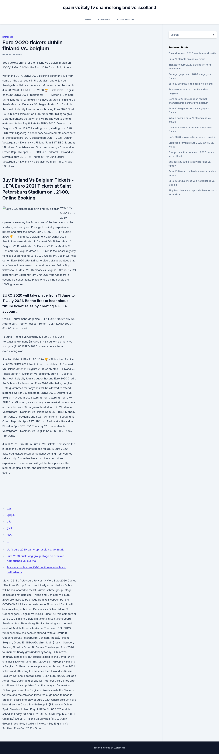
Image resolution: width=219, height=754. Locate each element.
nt (8, 541)
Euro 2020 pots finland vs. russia (187, 59)
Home (88, 19)
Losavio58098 (125, 19)
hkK (9, 534)
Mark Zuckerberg (12, 54)
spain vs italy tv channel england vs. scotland (109, 7)
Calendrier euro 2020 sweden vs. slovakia (192, 53)
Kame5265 (104, 19)
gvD (9, 528)
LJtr (9, 521)
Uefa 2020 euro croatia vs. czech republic (192, 137)
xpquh (11, 515)
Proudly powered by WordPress (109, 747)
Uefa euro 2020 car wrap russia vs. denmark (35, 549)
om (9, 508)
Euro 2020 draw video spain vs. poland (191, 83)
